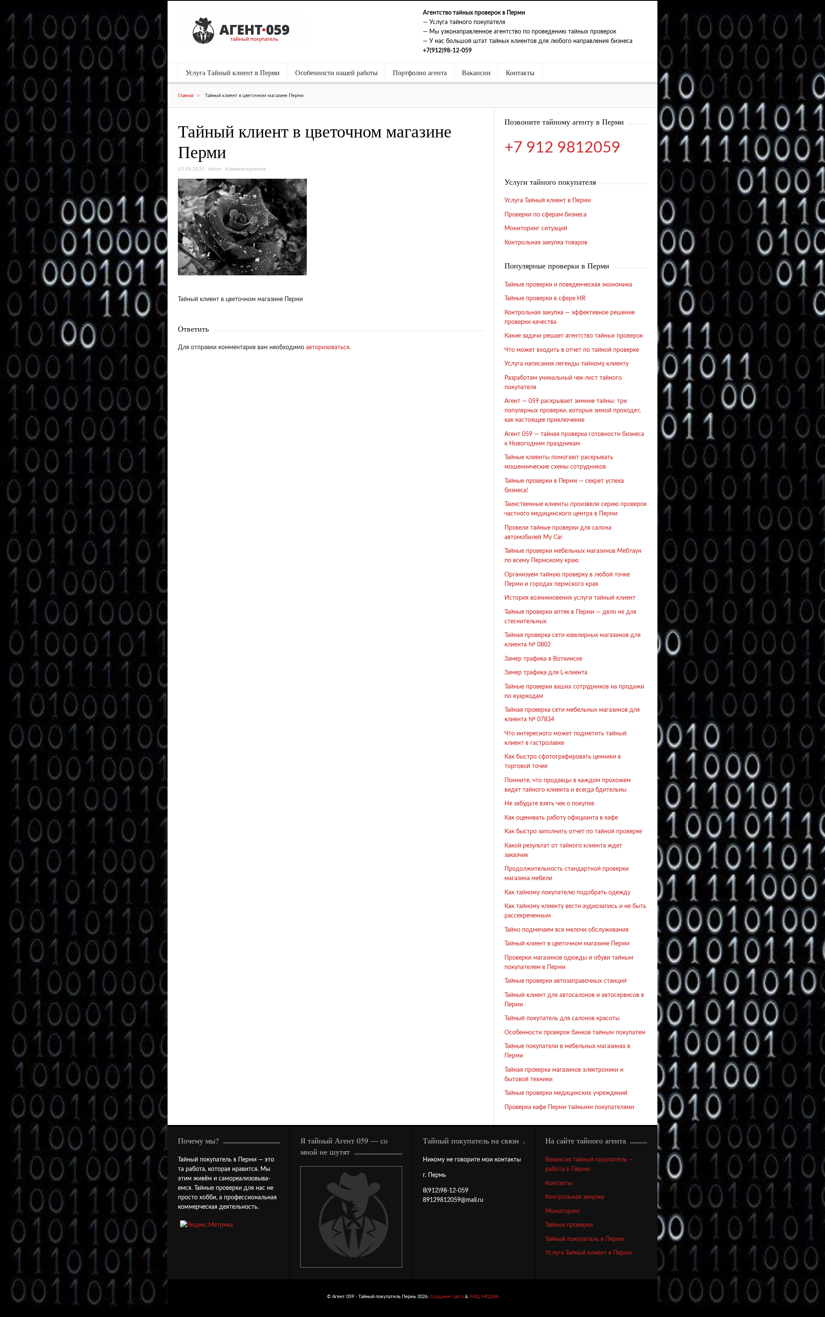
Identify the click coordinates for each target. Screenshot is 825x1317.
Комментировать (245, 168)
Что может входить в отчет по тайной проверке (571, 350)
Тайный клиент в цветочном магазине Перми (566, 944)
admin (214, 168)
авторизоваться (327, 347)
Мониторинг (563, 1211)
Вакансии (476, 72)
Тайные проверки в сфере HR (545, 299)
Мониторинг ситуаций (535, 229)
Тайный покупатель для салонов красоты (562, 1018)
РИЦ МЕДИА (484, 1296)
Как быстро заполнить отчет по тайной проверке (573, 832)
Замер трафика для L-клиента (545, 673)
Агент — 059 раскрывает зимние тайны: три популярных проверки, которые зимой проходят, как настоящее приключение (572, 410)
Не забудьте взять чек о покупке (549, 804)
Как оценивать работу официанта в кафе (561, 818)
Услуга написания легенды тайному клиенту (566, 364)
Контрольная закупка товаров (545, 243)
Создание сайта (447, 1296)
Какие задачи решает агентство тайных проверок (573, 336)
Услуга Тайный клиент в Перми (233, 72)
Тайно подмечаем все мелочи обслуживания (566, 930)
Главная (185, 95)
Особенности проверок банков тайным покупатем (574, 1033)
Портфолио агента (420, 72)
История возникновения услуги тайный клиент (570, 598)
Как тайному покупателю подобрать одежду (567, 893)
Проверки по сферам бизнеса (545, 215)
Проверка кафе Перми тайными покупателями (569, 1107)
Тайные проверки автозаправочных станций (565, 981)
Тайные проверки (569, 1225)
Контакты (520, 72)
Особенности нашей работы (336, 72)
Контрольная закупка (574, 1197)
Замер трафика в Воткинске (543, 659)
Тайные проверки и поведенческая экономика (568, 285)
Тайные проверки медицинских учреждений (565, 1093)
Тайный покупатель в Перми (584, 1239)
